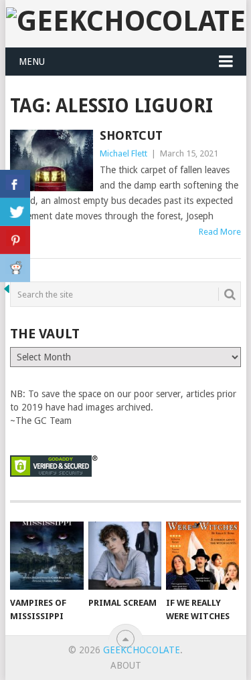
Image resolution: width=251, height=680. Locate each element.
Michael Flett (123, 153)
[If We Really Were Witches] (202, 556)
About (125, 665)
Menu (32, 61)
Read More (220, 232)
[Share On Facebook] (15, 184)
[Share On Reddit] (15, 268)
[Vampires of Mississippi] (46, 556)
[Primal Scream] (124, 556)
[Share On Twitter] (15, 212)
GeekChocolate (141, 650)
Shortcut (131, 135)
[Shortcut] (51, 160)
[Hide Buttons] (6, 292)
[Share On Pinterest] (15, 240)
